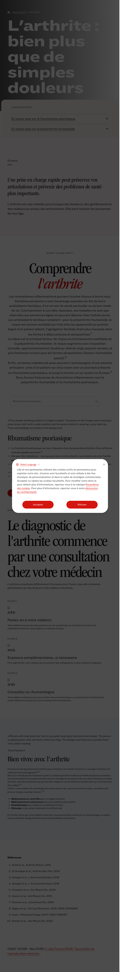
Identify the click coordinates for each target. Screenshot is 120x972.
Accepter (38, 504)
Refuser (82, 504)
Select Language (28, 464)
